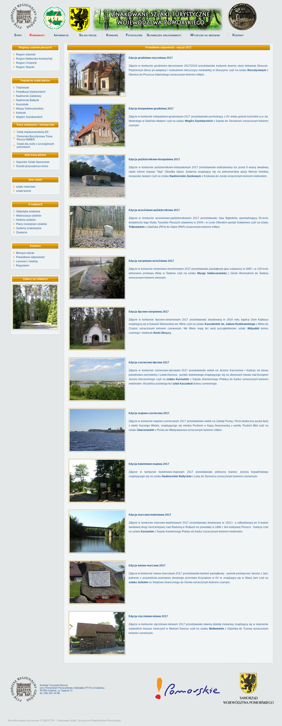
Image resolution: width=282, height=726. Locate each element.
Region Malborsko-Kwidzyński (34, 58)
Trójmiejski (22, 87)
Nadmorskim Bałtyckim (177, 476)
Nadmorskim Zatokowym (185, 176)
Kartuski (21, 112)
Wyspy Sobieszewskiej (29, 108)
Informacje (61, 35)
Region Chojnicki (26, 62)
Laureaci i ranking (27, 261)
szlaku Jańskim (138, 582)
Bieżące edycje (25, 253)
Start (18, 35)
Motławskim (216, 628)
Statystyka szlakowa (28, 211)
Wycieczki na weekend (205, 35)
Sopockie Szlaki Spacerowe (33, 162)
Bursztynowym (256, 70)
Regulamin (22, 265)
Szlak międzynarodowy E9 (32, 132)
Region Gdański (25, 54)
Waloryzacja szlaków (28, 215)
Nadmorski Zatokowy (28, 96)
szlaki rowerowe (25, 186)
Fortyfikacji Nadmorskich (30, 91)
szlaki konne (23, 190)
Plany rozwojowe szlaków (31, 224)
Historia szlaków (26, 219)
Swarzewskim (145, 430)
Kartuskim (147, 531)
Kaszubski (22, 104)
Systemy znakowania (28, 228)
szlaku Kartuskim (178, 379)
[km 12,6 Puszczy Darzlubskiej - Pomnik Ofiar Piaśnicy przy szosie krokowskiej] (35, 328)
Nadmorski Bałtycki (27, 100)
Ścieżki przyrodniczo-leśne (32, 166)
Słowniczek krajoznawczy (164, 35)
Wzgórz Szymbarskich (29, 117)
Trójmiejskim (137, 226)
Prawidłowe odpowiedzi (30, 257)
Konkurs (112, 35)
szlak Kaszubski (183, 383)
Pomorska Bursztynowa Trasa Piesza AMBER (34, 138)
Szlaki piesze (88, 35)
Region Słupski (25, 67)
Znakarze (21, 232)
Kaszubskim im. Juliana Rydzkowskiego (230, 324)
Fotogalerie (134, 35)
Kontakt (238, 35)
